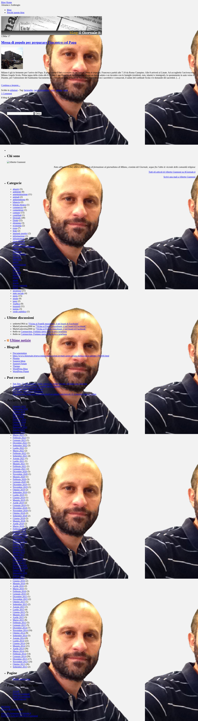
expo (15, 228)
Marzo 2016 (18, 588)
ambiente (17, 192)
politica (16, 267)
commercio (18, 207)
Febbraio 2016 (19, 591)
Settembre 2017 (20, 542)
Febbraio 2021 (19, 466)
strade (15, 298)
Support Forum (20, 363)
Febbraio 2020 (19, 479)
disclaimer (5, 706)
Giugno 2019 (19, 497)
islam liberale (19, 241)
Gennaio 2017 (19, 562)
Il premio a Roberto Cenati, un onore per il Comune (36, 386)
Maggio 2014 (19, 646)
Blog (9, 10)
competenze (18, 210)
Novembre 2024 (20, 409)
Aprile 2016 (18, 586)
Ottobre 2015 (19, 601)
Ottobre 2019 (19, 490)
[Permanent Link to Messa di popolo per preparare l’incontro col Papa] (12, 68)
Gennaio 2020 (19, 482)
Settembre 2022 (20, 445)
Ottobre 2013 (19, 664)
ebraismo (17, 223)
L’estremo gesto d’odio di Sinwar (28, 389)
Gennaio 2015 (19, 625)
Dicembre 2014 (20, 628)
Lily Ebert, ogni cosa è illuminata (28, 391)
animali (16, 197)
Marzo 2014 (18, 651)
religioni (14, 90)
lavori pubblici (19, 254)
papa (65, 90)
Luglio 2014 (18, 641)
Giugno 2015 (19, 612)
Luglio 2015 (18, 609)
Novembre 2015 (20, 599)
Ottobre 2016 (19, 570)
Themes (16, 366)
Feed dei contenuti (21, 694)
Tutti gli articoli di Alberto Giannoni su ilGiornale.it (172, 172)
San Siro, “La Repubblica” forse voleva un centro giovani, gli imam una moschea (50, 383)
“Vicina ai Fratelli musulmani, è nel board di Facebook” (53, 323)
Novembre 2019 (20, 487)
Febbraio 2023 (19, 437)
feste (15, 231)
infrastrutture (18, 238)
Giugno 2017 (19, 549)
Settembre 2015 (20, 604)
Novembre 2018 (20, 510)
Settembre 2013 (20, 667)
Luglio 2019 (18, 495)
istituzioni (17, 251)
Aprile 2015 (18, 617)
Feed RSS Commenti (28, 716)
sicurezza (17, 290)
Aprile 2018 (18, 523)
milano (59, 90)
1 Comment (6, 93)
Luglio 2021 (18, 461)
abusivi (16, 189)
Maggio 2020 (19, 477)
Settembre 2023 (20, 427)
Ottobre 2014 (19, 633)
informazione (19, 236)
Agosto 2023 (19, 430)
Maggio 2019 (19, 500)
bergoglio (28, 90)
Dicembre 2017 (20, 534)
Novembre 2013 (20, 661)
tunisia (16, 309)
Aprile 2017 (18, 555)
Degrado (17, 218)
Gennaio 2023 (19, 440)
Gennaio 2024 (19, 422)
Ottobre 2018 (19, 513)
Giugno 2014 (19, 643)
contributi (17, 215)
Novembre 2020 (20, 474)
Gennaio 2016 (19, 594)
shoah (15, 288)
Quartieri (17, 272)
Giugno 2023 (19, 432)
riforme (16, 277)
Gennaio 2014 (19, 656)
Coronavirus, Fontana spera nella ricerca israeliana (44, 331)
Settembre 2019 (20, 492)
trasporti (16, 306)
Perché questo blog (15, 12)
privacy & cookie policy (12, 709)
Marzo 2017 (18, 557)
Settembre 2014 (20, 635)
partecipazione (19, 264)
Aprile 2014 (18, 648)
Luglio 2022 (18, 448)
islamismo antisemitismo (24, 246)
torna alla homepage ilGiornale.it (16, 713)
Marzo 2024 (18, 417)
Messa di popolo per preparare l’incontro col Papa (38, 42)
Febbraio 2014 (19, 654)
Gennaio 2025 (19, 406)
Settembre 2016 (20, 573)
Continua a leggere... (10, 85)
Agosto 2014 (19, 638)
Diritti (15, 220)
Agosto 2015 (19, 607)
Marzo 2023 (18, 435)
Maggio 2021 (19, 463)
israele (16, 249)
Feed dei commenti (21, 696)
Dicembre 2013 (20, 659)
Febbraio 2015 (19, 622)
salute (15, 280)
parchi (15, 262)
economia (17, 225)
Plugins (16, 358)
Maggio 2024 (19, 414)
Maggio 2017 (19, 552)
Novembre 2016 (20, 568)
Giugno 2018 (19, 518)
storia (15, 296)
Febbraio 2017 (19, 560)
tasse (15, 301)
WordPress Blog (20, 369)
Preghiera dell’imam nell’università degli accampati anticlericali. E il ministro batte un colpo (54, 394)
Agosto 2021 (19, 458)
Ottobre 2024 (19, 411)
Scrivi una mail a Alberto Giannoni (179, 177)
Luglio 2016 (18, 578)
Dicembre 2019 (20, 484)
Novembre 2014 (20, 630)
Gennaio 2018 (19, 531)
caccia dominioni (41, 90)
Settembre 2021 (20, 456)
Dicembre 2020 (20, 471)
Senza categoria (20, 285)
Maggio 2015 (19, 615)
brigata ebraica (19, 205)
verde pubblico (19, 311)
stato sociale (18, 293)
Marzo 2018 (18, 526)
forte (53, 90)
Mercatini (17, 259)
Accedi (16, 691)
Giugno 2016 (19, 581)
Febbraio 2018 (19, 529)
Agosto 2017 (19, 544)
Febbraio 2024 (19, 419)
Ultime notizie (20, 340)
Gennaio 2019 (19, 505)
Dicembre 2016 (20, 565)
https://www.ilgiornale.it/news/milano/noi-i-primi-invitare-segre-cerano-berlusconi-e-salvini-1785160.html (61, 356)
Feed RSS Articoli (9, 716)
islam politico (19, 244)
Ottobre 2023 (19, 424)
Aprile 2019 (18, 503)
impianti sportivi (20, 233)
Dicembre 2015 (20, 596)
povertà (16, 270)
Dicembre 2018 (20, 508)
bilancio (16, 202)
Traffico (16, 303)
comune (16, 212)
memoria (17, 257)
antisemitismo (19, 199)
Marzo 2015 (18, 620)
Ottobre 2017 (19, 539)
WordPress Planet (21, 371)
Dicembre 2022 (20, 443)
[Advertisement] (28, 133)
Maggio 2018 (19, 521)
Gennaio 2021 (19, 469)
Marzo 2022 (18, 450)
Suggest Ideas (19, 361)
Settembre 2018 (20, 516)
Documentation (20, 353)
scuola (16, 283)
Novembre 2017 (20, 536)
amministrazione (20, 194)
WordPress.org (19, 699)
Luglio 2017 (18, 547)
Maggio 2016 (19, 583)
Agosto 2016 (19, 575)
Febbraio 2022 (19, 453)
